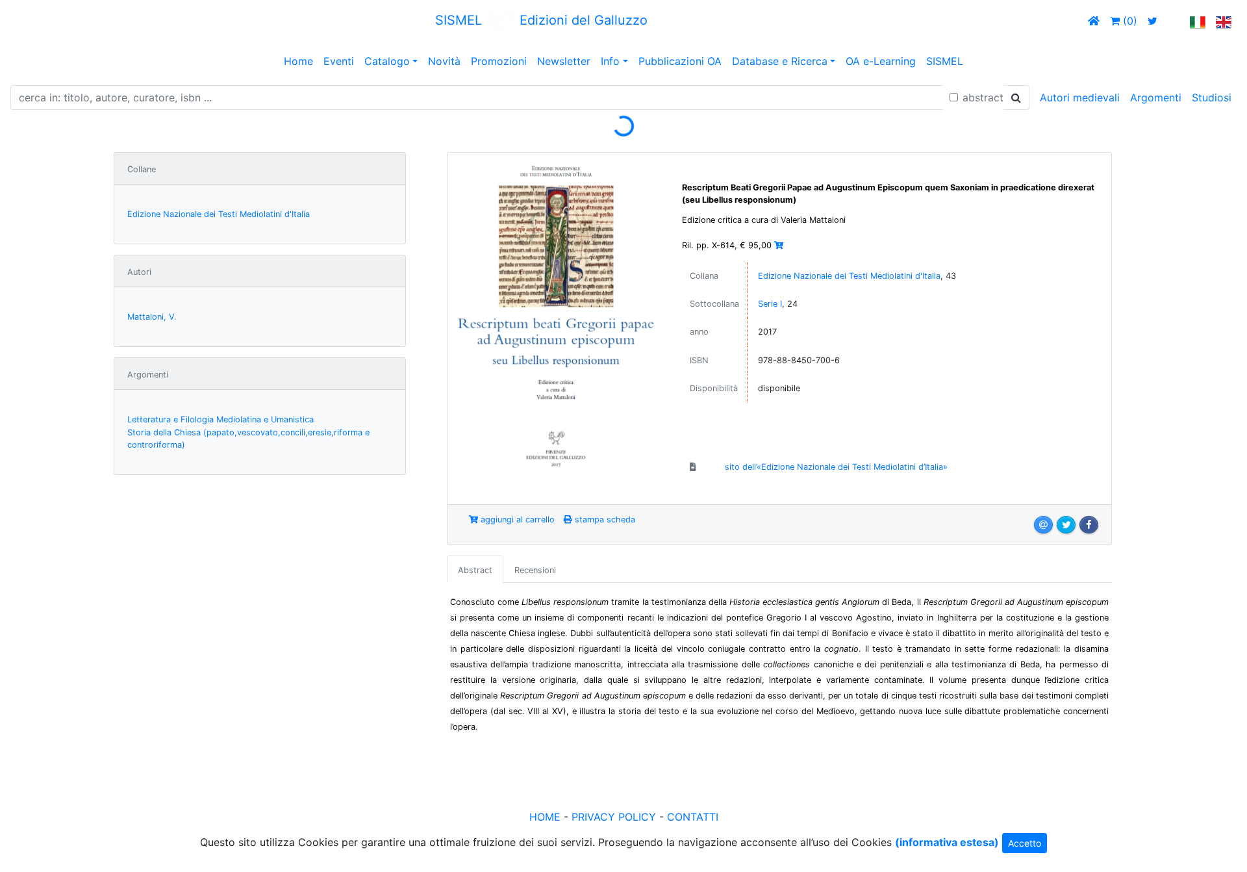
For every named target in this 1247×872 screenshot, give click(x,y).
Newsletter (563, 61)
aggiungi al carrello (516, 519)
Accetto (1024, 843)
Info (610, 61)
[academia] (1174, 21)
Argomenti (1155, 97)
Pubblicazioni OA (680, 61)
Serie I (770, 304)
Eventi (338, 61)
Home (298, 61)
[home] (1094, 21)
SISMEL (944, 61)
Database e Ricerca (779, 61)
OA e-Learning (881, 61)
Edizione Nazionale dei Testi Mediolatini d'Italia (218, 214)
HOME (545, 816)
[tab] (475, 569)
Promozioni (499, 61)
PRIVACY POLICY (614, 816)
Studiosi (1211, 97)
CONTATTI (692, 816)
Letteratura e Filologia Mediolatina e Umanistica (220, 419)
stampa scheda (603, 519)
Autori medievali (1080, 97)
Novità (444, 61)
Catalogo (387, 61)
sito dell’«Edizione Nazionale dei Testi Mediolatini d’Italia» (836, 467)
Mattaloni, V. (152, 317)
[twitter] (1152, 21)
